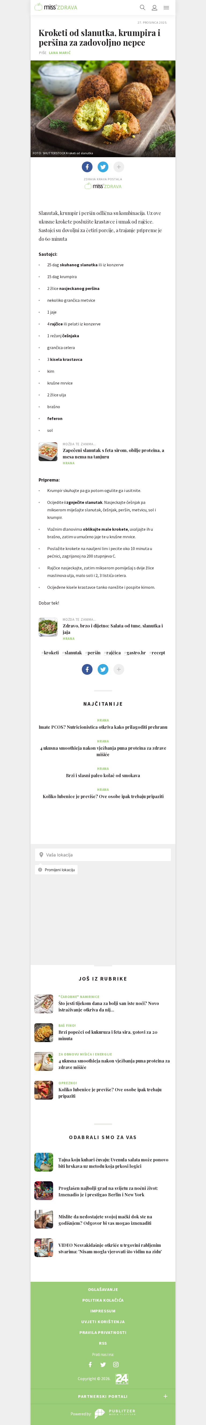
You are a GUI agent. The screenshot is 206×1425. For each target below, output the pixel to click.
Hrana (68, 463)
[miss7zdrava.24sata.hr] (55, 7)
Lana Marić (60, 52)
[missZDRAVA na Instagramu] (116, 1364)
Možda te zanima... (79, 444)
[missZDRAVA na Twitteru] (103, 1364)
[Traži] (142, 7)
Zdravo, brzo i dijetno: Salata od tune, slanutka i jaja (113, 629)
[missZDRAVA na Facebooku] (90, 1364)
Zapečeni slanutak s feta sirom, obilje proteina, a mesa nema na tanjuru (113, 453)
